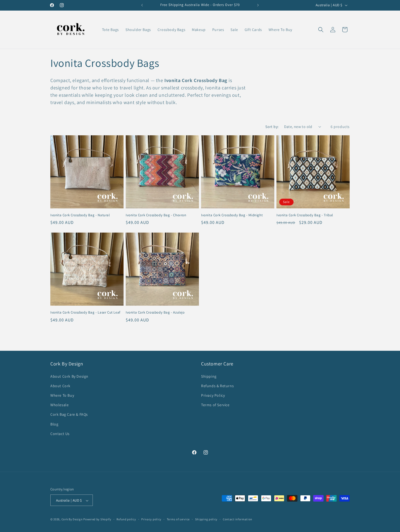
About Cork (60, 385)
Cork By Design (72, 519)
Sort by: (271, 126)
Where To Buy (62, 395)
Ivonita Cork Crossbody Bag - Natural (80, 215)
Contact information (237, 519)
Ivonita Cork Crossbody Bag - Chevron (156, 215)
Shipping (209, 376)
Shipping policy (206, 519)
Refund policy (126, 519)
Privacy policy (151, 519)
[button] (321, 30)
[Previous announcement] (142, 5)
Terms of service (178, 519)
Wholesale (59, 404)
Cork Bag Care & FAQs (69, 414)
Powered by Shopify (97, 519)
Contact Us (60, 433)
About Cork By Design (69, 376)
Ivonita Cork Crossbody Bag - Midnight (232, 215)
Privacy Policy (213, 395)
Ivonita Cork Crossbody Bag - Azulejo (155, 312)
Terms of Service (215, 404)
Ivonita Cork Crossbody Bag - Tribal (304, 215)
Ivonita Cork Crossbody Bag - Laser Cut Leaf (85, 312)
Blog (54, 424)
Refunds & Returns (217, 385)
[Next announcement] (258, 5)
